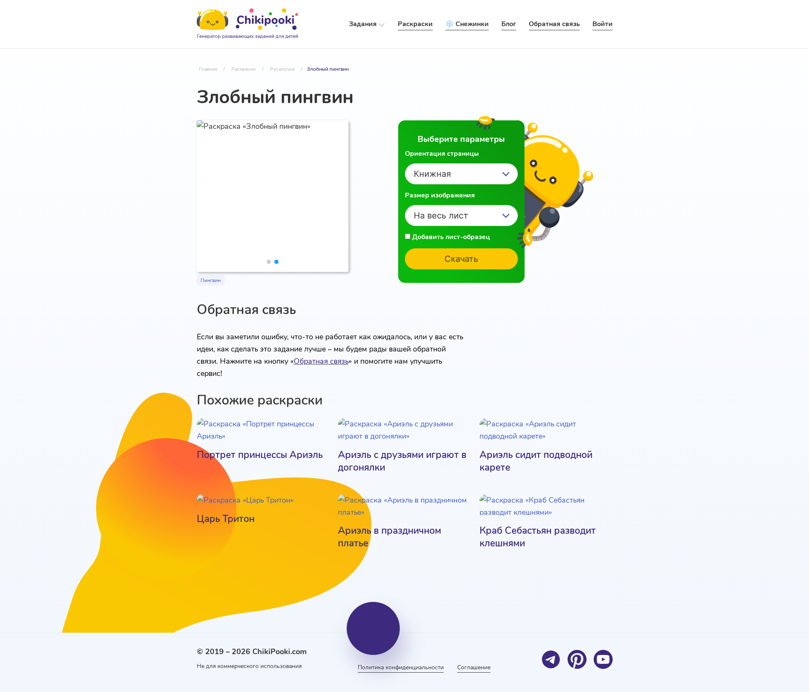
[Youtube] (603, 659)
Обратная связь (321, 361)
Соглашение (473, 667)
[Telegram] (550, 659)
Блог (508, 24)
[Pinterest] (577, 659)
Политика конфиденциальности (401, 667)
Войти (602, 24)
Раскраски (415, 24)
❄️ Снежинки (467, 24)
